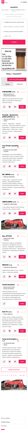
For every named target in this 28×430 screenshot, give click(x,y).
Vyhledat (14, 42)
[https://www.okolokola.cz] (15, 331)
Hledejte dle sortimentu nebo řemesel (14, 22)
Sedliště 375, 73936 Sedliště (10, 204)
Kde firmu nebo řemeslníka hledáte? (13, 31)
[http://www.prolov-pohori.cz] (15, 276)
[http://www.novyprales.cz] (15, 137)
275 (24, 375)
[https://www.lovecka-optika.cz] (15, 257)
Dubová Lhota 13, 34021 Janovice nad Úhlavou (9, 287)
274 (20, 375)
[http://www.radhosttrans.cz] (15, 107)
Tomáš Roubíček (8, 285)
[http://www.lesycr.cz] (15, 166)
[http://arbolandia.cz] (15, 213)
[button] (1, 59)
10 (15, 375)
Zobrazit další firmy (14, 369)
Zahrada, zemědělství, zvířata (18, 9)
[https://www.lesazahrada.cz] (15, 193)
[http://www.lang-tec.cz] (15, 361)
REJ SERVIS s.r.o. (8, 174)
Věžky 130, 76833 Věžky (9, 176)
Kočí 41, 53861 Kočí (8, 314)
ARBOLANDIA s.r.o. (9, 202)
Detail (22, 107)
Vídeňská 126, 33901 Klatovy (10, 267)
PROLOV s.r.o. (7, 265)
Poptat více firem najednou (16, 79)
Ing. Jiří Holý (7, 236)
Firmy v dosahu (5, 9)
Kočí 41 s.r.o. (7, 312)
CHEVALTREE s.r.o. (8, 92)
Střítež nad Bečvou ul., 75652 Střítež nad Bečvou (9, 94)
